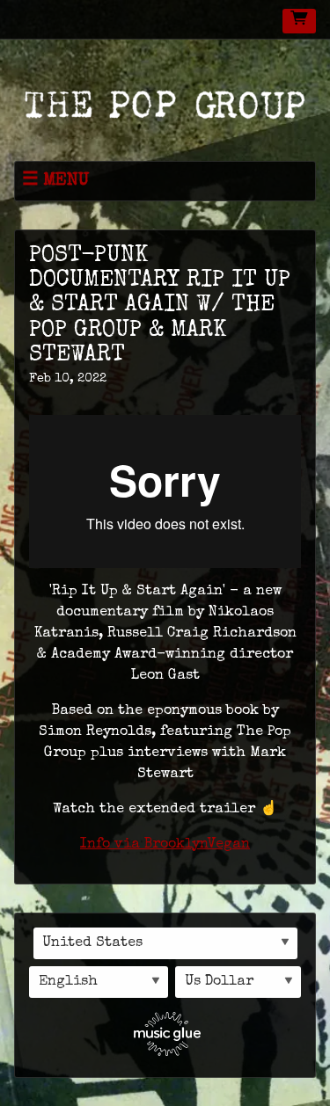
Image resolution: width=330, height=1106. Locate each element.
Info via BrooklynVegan (165, 845)
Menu (66, 180)
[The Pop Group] (165, 103)
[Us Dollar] (238, 982)
